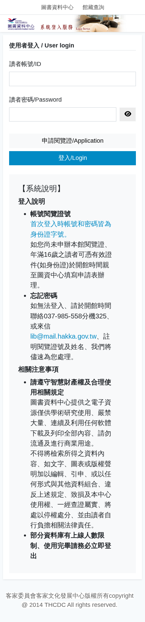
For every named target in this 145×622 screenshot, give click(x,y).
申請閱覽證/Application (73, 140)
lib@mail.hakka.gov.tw (63, 336)
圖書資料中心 (57, 7)
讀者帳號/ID (25, 64)
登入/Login (72, 157)
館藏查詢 (93, 7)
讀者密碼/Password (35, 99)
